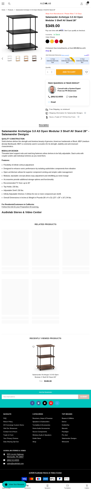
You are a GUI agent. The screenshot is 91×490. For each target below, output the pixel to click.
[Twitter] (57, 403)
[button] (2, 58)
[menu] (3, 3)
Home (3, 10)
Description (44, 125)
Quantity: (48, 67)
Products (10, 10)
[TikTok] (45, 403)
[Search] (9, 3)
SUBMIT (83, 397)
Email (52, 102)
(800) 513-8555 (55, 97)
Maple (52, 41)
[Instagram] (38, 403)
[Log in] (81, 3)
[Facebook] (32, 403)
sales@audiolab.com (15, 463)
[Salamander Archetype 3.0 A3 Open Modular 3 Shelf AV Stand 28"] (46, 358)
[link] (86, 72)
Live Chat (71, 97)
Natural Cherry (56, 41)
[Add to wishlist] (34, 347)
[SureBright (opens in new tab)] (86, 55)
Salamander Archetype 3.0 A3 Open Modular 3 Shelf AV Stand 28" (45, 376)
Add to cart (69, 72)
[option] (22, 33)
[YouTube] (51, 403)
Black (47, 41)
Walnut (61, 41)
